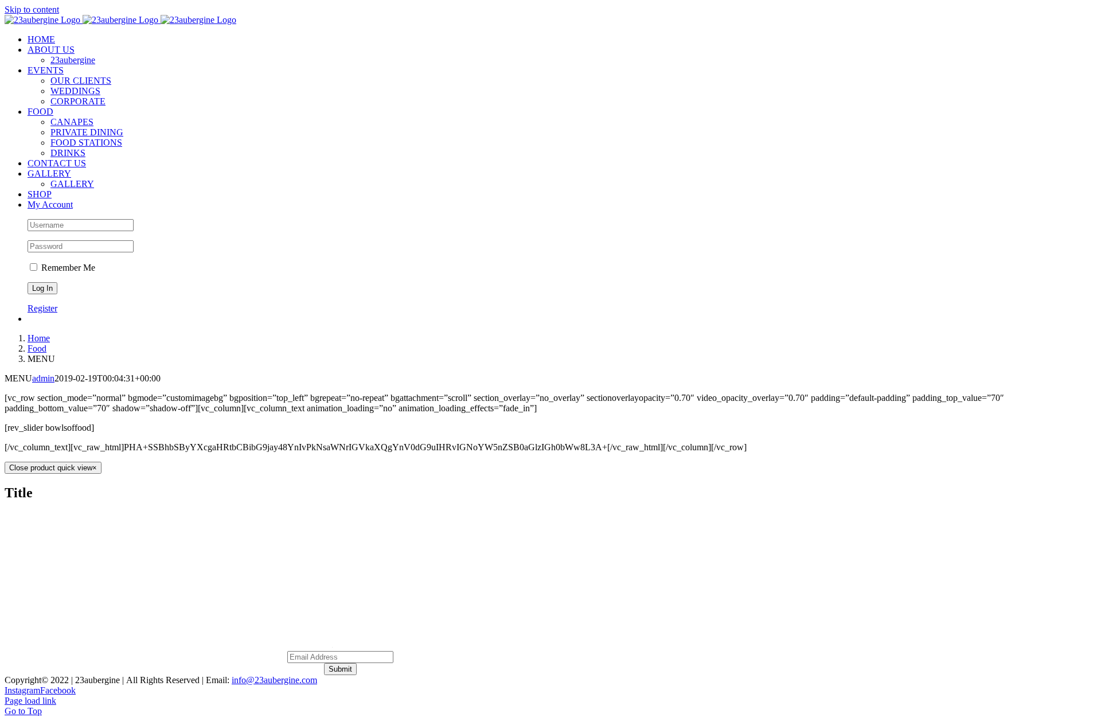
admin (43, 378)
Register (42, 308)
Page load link (30, 701)
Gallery (564, 563)
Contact (611, 563)
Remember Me (67, 267)
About (519, 563)
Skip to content (32, 9)
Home (476, 563)
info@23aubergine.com (274, 680)
